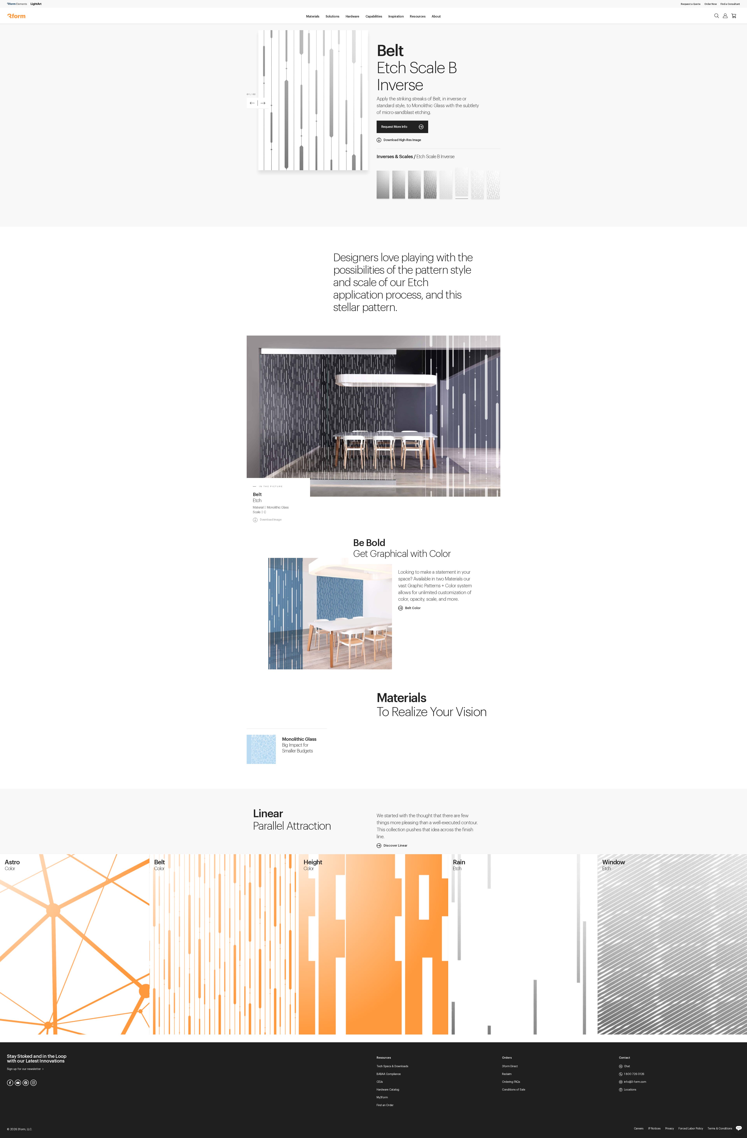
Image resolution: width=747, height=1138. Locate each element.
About (436, 16)
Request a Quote (690, 4)
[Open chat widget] (739, 1128)
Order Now (710, 4)
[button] (252, 103)
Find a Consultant (730, 4)
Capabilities (374, 16)
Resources (417, 16)
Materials (312, 16)
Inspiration (396, 16)
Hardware (352, 16)
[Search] (716, 15)
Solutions (332, 16)
